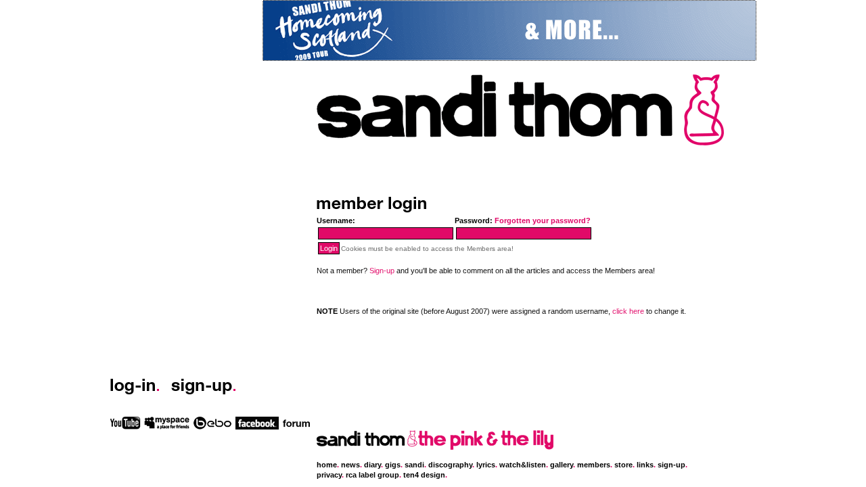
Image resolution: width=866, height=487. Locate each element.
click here (628, 311)
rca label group (372, 475)
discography (450, 465)
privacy (329, 475)
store (623, 465)
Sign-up (381, 270)
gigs (393, 465)
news (350, 465)
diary (372, 465)
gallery (561, 465)
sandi (414, 465)
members (593, 465)
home (327, 465)
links (645, 465)
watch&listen (522, 465)
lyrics (485, 465)
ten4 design (424, 475)
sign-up (671, 465)
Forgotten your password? (543, 220)
